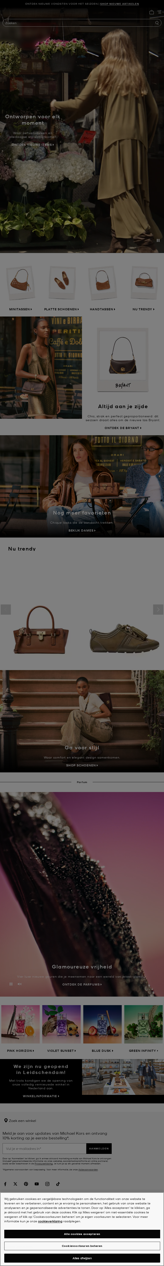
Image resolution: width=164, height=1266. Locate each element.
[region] (82, 1229)
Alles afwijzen (82, 1258)
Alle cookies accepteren (82, 1234)
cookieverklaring (50, 1221)
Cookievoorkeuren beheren (82, 1246)
